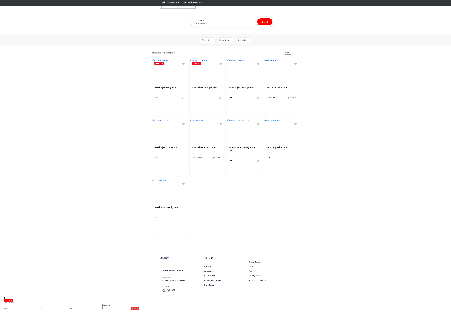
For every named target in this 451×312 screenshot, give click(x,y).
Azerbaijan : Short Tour (166, 147)
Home (210, 10)
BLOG (250, 10)
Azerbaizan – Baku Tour (204, 147)
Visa (251, 266)
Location (200, 20)
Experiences (209, 271)
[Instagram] (290, 3)
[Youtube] (173, 290)
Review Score (224, 40)
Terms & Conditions (257, 280)
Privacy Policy (254, 275)
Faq (250, 271)
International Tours (212, 280)
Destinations (209, 276)
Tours (220, 10)
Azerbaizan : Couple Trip (204, 87)
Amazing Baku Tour (277, 147)
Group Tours (254, 262)
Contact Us (261, 10)
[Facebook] (278, 3)
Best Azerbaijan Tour (277, 87)
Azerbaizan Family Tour (166, 207)
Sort (287, 53)
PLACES (231, 10)
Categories (242, 40)
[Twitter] (282, 3)
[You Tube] (286, 3)
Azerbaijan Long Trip (165, 87)
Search (265, 22)
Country (207, 266)
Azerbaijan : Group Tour (241, 87)
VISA (243, 10)
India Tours (209, 285)
